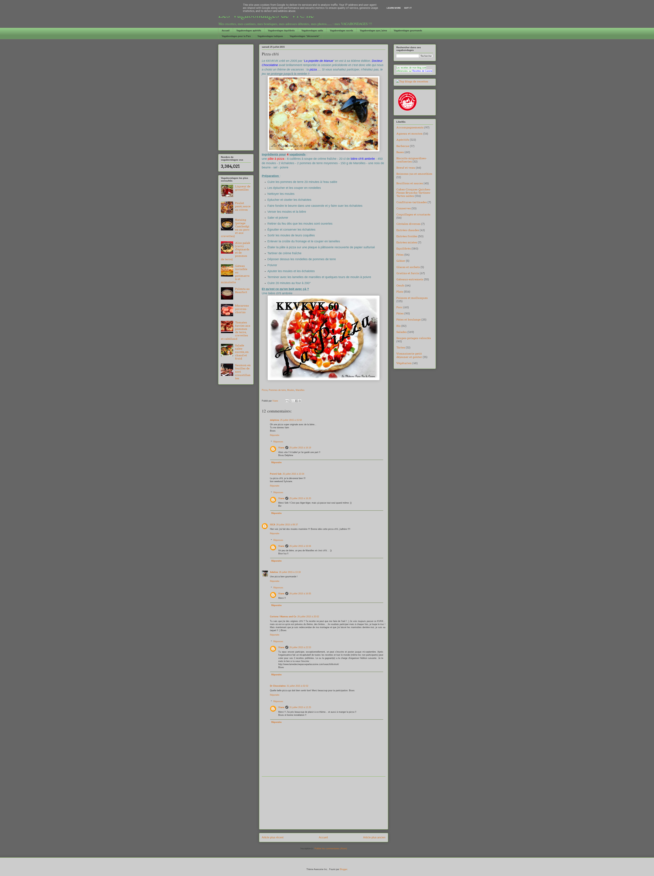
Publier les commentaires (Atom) (331, 848)
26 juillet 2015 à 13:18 (290, 572)
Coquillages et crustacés (413, 214)
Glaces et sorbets (408, 267)
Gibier (400, 260)
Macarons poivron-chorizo (242, 309)
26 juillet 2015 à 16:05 (300, 593)
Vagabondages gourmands (408, 30)
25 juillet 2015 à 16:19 (300, 447)
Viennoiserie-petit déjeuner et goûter (409, 355)
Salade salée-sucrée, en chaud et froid (242, 352)
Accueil (226, 30)
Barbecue (402, 146)
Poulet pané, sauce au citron (243, 206)
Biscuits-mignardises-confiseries (411, 160)
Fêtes (400, 254)
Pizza (264, 390)
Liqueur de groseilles (242, 188)
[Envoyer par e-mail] (287, 401)
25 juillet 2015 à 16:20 (300, 498)
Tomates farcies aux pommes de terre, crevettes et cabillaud (235, 330)
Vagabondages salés (312, 30)
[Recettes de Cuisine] (407, 111)
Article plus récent (272, 837)
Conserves (403, 208)
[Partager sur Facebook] (296, 401)
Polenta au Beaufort (242, 290)
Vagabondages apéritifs (248, 30)
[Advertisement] (323, 803)
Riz (398, 325)
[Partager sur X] (293, 401)
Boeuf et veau (405, 167)
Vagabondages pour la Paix (236, 36)
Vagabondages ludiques (270, 36)
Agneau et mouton (409, 133)
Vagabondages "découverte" (305, 36)
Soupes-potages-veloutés (413, 338)
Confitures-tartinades (411, 202)
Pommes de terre (277, 390)
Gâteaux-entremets (409, 279)
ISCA (272, 524)
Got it (408, 8)
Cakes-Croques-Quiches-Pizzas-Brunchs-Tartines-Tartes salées (413, 193)
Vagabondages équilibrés (281, 30)
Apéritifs (402, 139)
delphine (274, 420)
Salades (401, 332)
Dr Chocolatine (278, 686)
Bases (400, 152)
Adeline (274, 572)
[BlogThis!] (290, 401)
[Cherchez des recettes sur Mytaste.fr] (412, 81)
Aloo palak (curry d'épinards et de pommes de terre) (235, 251)
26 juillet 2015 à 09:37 (287, 524)
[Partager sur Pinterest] (299, 401)
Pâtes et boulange (408, 319)
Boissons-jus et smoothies (414, 173)
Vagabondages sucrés (341, 30)
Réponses (278, 441)
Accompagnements (410, 127)
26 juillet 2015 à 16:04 (300, 546)
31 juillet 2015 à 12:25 (300, 707)
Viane (281, 447)
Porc (399, 307)
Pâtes (400, 313)
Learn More (394, 8)
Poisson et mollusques (412, 298)
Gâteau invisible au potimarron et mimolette (235, 274)
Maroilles (300, 390)
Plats (399, 291)
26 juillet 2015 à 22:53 (300, 647)
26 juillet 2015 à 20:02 (308, 616)
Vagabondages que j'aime (373, 30)
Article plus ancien (374, 837)
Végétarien (404, 363)
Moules (290, 390)
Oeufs (400, 285)
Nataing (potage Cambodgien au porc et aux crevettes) (235, 228)
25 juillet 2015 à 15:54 (293, 474)
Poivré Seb (276, 474)
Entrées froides (406, 236)
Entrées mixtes (406, 242)
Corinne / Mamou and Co (283, 616)
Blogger (343, 869)
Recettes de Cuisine (422, 71)
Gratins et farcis (407, 273)
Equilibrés (403, 248)
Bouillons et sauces (409, 183)
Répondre (274, 435)
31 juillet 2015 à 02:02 (297, 686)
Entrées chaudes (407, 230)
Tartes (400, 347)
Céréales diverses (408, 223)
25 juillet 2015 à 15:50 (291, 420)
